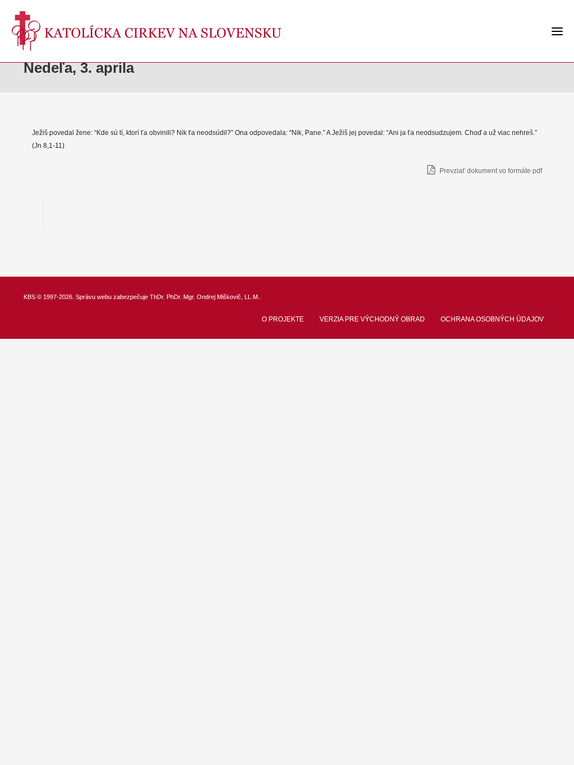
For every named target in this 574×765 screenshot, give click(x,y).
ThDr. (157, 296)
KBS (29, 296)
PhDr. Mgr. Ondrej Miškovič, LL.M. (213, 296)
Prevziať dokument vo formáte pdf (490, 171)
